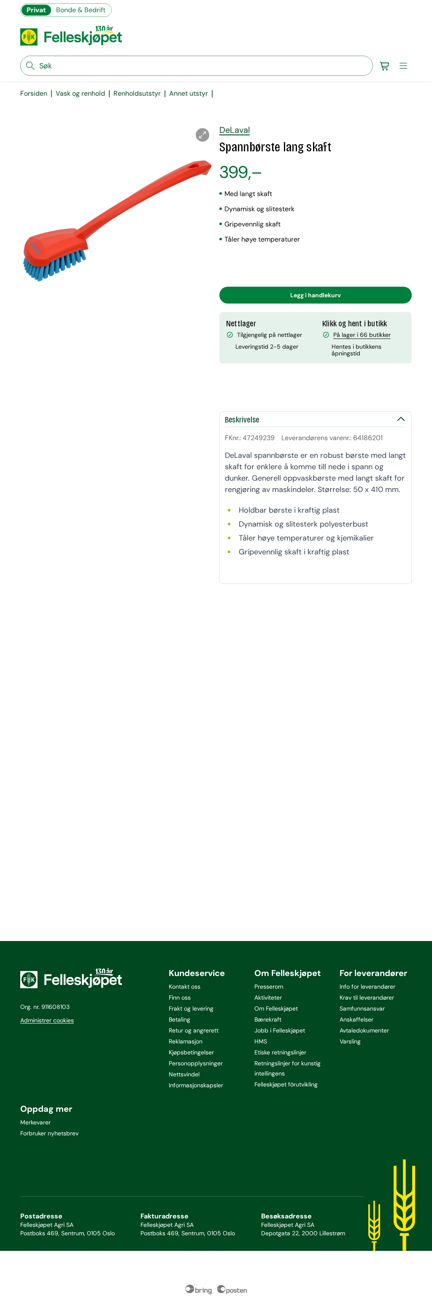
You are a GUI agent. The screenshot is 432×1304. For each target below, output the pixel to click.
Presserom (268, 986)
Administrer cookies (47, 1020)
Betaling (179, 1019)
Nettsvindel (184, 1074)
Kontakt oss (184, 986)
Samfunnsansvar (362, 1008)
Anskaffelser (356, 1019)
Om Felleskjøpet (276, 1008)
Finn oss (180, 997)
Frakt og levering (191, 1008)
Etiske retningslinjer (280, 1052)
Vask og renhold (80, 93)
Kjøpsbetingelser (191, 1052)
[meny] (403, 65)
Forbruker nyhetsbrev (49, 1133)
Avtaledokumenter (364, 1030)
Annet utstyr (188, 93)
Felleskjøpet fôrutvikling (286, 1084)
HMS (260, 1041)
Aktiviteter (268, 997)
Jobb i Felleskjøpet (279, 1030)
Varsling (350, 1041)
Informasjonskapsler (196, 1085)
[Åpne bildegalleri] (202, 135)
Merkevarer (35, 1122)
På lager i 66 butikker (362, 334)
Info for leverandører (367, 986)
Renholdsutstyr (137, 93)
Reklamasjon (185, 1041)
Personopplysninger (196, 1063)
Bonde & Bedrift (80, 9)
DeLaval (234, 130)
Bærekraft (267, 1019)
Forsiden (33, 93)
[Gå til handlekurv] (384, 65)
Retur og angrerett (194, 1030)
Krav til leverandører (367, 997)
